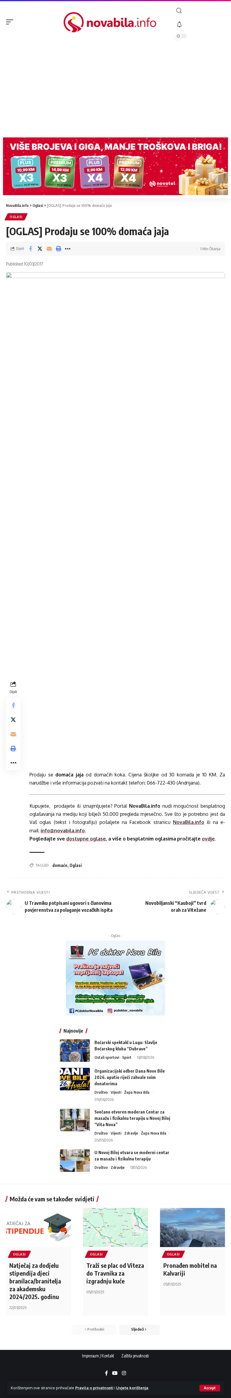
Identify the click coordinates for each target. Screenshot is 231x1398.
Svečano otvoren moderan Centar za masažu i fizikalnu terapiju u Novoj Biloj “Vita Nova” (132, 1118)
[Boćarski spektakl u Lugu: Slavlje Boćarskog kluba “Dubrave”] (75, 1050)
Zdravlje (131, 1133)
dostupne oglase (86, 839)
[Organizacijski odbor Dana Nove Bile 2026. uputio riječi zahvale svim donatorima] (75, 1079)
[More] (67, 248)
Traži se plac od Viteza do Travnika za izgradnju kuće (115, 1273)
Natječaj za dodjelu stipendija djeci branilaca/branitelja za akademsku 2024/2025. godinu (35, 1280)
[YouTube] (115, 1373)
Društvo (101, 1092)
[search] (200, 10)
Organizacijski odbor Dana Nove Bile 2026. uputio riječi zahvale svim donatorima (129, 1077)
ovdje (208, 839)
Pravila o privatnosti (94, 1387)
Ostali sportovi (106, 1057)
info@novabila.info (63, 831)
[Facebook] (106, 1373)
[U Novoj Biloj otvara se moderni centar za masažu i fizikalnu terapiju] (75, 1160)
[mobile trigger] (11, 22)
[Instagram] (124, 1373)
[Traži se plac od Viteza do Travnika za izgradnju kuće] (115, 1227)
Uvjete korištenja (132, 1387)
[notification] (199, 24)
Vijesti (116, 1092)
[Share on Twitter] (39, 248)
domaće (59, 865)
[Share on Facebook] (30, 248)
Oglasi (16, 217)
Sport (126, 1057)
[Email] (49, 248)
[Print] (58, 248)
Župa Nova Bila (136, 1092)
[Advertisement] (115, 89)
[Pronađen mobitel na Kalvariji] (192, 1227)
